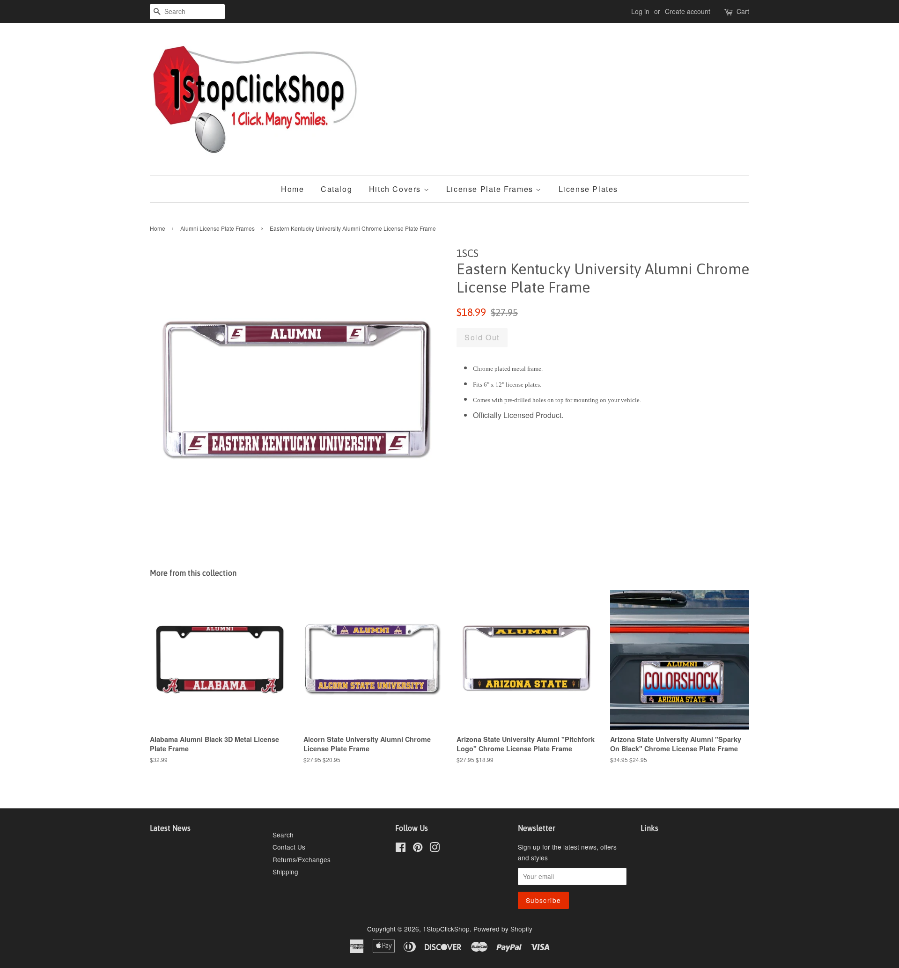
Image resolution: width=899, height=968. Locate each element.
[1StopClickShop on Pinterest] (418, 848)
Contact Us (289, 846)
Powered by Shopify (502, 928)
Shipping (285, 871)
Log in (640, 11)
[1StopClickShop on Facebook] (400, 848)
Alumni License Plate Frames (217, 228)
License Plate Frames (491, 188)
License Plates (588, 188)
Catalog (336, 188)
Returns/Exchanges (302, 859)
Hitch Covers (396, 188)
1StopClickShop (446, 928)
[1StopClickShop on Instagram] (434, 848)
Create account (687, 11)
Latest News (170, 828)
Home (292, 188)
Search (283, 834)
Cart (743, 11)
